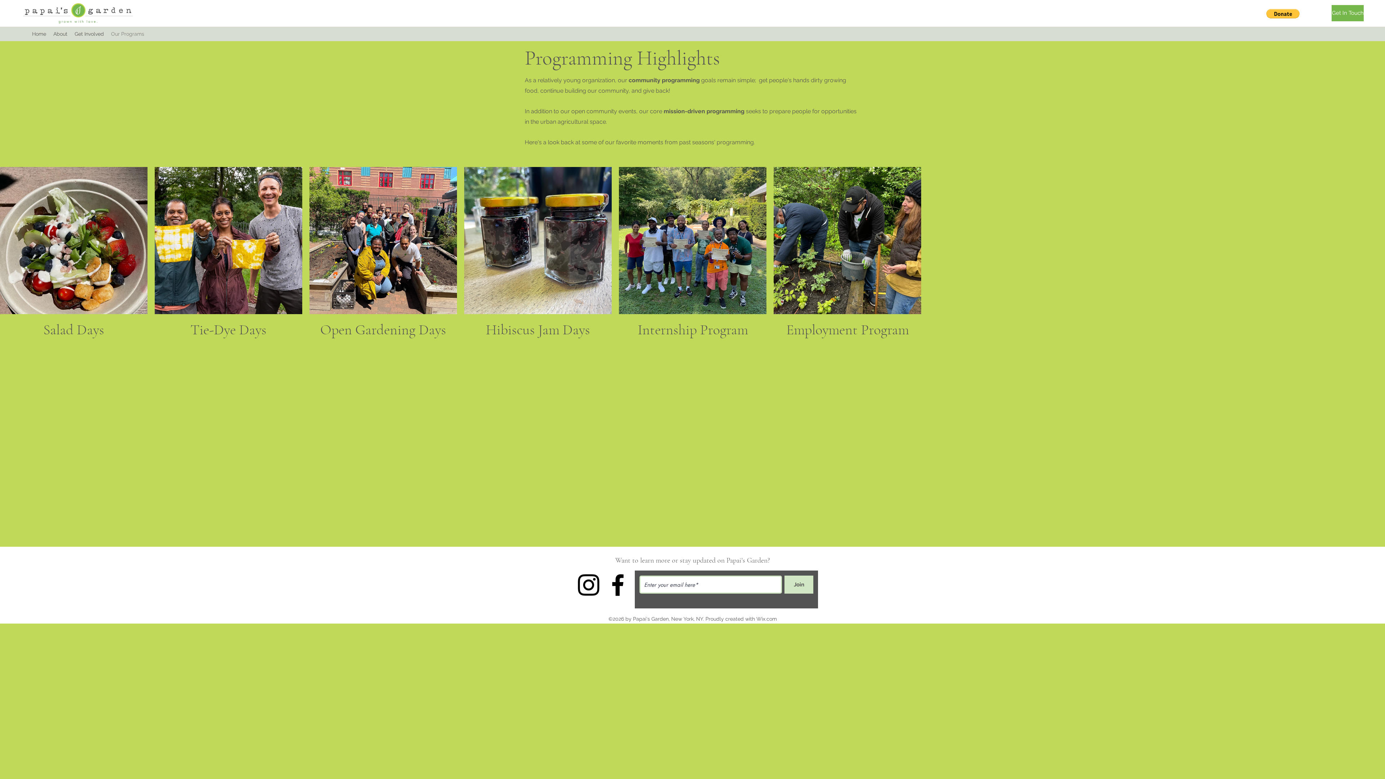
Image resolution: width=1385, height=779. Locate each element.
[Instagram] (588, 585)
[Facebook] (617, 585)
